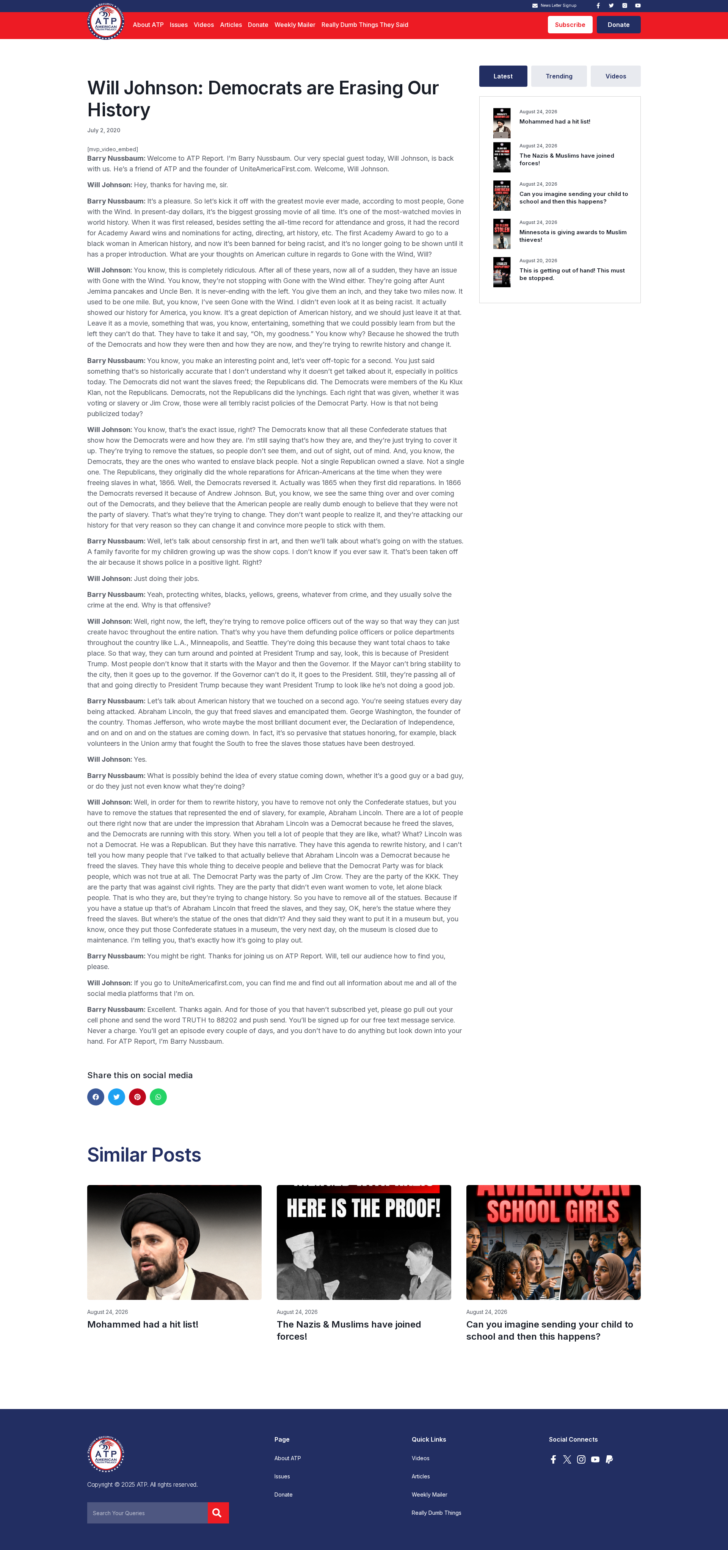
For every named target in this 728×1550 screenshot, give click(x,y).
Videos (204, 24)
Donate (258, 24)
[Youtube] (638, 5)
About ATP (148, 24)
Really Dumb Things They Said (365, 24)
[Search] (218, 1512)
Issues (179, 24)
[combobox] (147, 1512)
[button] (95, 1096)
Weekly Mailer (295, 24)
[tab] (503, 76)
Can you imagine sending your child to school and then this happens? (573, 197)
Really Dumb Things (436, 1513)
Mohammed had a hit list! (554, 121)
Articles (231, 24)
